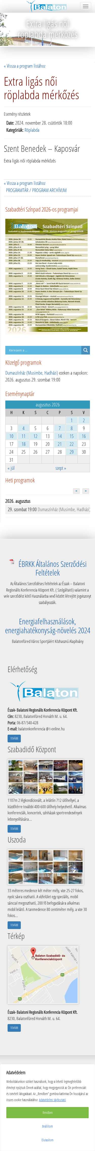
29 (72, 451)
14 (60, 436)
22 (72, 443)
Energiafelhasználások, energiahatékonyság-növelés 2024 (47, 625)
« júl (11, 467)
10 (11, 436)
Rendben (48, 1112)
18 (24, 443)
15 (72, 436)
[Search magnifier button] (85, 350)
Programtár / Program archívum (36, 190)
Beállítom (47, 1126)
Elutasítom (47, 1140)
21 (60, 443)
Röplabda (32, 129)
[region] (47, 1107)
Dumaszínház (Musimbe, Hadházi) (31, 372)
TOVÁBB (14, 738)
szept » (60, 467)
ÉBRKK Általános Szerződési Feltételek (52, 568)
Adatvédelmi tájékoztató (52, 1099)
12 (35, 436)
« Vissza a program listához (24, 65)
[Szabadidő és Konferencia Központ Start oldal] (47, 6)
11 (24, 436)
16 (84, 436)
